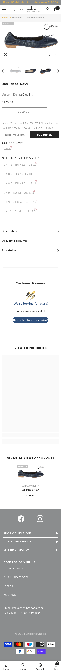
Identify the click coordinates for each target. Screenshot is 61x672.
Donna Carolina (23, 94)
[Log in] (47, 9)
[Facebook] (21, 519)
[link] (22, 666)
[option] (30, 40)
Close (58, 2)
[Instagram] (40, 519)
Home (5, 17)
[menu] (4, 9)
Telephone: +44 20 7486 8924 (22, 612)
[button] (50, 55)
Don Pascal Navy (31, 489)
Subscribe (44, 135)
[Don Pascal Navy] (31, 474)
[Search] (13, 9)
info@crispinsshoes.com (27, 608)
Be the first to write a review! (30, 320)
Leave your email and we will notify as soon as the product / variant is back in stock (30, 125)
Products (17, 17)
